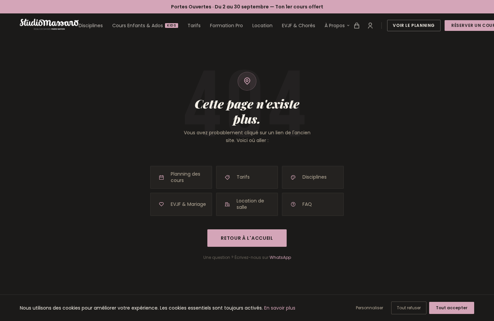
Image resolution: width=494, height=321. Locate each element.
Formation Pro (226, 25)
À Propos (335, 25)
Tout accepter (451, 308)
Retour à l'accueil (247, 238)
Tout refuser (409, 308)
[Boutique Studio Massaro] (357, 25)
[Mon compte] (370, 25)
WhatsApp (280, 257)
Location (262, 25)
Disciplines (91, 25)
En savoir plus (279, 308)
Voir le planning (414, 25)
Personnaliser (369, 308)
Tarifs (194, 25)
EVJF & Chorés (298, 25)
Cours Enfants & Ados (144, 25)
